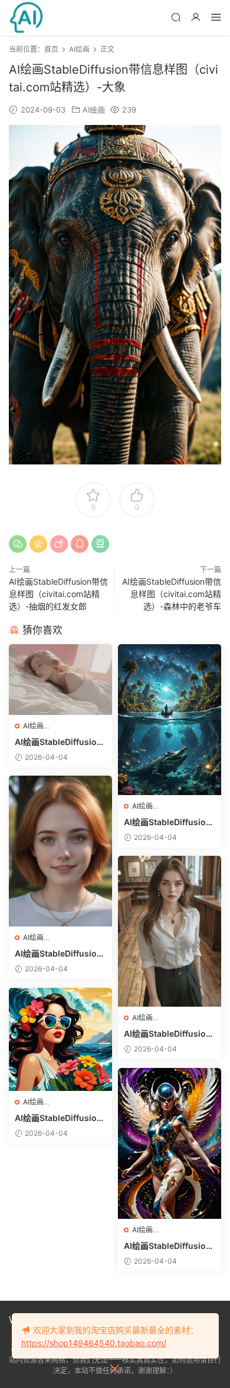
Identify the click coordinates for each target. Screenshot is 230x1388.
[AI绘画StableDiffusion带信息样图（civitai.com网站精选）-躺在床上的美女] (60, 679)
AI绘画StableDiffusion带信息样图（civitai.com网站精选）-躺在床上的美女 (58, 742)
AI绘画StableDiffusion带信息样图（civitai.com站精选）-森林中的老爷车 (171, 593)
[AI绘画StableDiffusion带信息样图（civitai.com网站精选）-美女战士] (169, 1143)
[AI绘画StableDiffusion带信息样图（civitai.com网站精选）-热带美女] (60, 1039)
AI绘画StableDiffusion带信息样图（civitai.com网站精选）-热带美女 (58, 1118)
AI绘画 (94, 109)
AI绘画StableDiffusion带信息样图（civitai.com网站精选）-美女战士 (167, 1246)
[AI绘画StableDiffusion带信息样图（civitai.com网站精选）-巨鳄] (169, 719)
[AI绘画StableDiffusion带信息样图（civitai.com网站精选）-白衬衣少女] (169, 931)
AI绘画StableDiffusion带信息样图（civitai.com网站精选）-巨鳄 (167, 822)
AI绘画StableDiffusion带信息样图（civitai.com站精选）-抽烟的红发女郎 (58, 593)
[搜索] (175, 16)
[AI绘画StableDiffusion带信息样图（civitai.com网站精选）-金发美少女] (60, 851)
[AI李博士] (26, 17)
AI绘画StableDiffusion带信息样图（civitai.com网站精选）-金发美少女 (58, 954)
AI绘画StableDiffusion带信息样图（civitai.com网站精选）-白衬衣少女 (167, 1034)
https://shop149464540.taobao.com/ (93, 1343)
